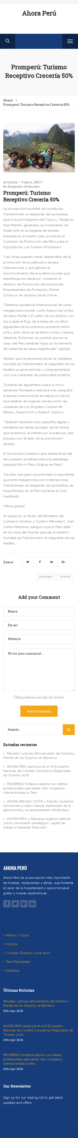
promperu (45, 576)
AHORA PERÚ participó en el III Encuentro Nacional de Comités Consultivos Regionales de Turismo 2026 (37, 771)
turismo (65, 576)
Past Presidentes (18, 961)
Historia (11, 944)
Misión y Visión (17, 935)
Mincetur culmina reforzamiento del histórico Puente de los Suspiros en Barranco (35, 1003)
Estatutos (13, 970)
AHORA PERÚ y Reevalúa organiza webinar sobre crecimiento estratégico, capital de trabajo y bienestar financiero (37, 823)
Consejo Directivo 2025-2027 (28, 953)
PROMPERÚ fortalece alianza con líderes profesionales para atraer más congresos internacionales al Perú (35, 788)
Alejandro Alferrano (24, 186)
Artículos (10, 182)
